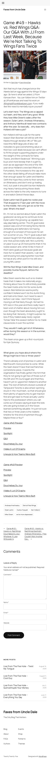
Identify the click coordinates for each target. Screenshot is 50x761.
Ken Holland (35, 510)
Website (6, 623)
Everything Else (25, 82)
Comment (7, 574)
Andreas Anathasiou (12, 505)
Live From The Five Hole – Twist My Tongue (18, 667)
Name (6, 602)
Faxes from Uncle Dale (14, 9)
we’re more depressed (24, 514)
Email (5, 612)
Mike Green (9, 514)
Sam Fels (14, 82)
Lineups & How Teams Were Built (19, 495)
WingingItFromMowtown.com (17, 103)
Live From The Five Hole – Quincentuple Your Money (16, 686)
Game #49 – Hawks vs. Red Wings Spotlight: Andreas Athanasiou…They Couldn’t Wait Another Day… (36, 533)
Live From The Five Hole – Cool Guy (15, 677)
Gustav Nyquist (22, 510)
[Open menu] (45, 9)
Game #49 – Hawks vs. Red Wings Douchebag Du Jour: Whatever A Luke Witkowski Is (12, 533)
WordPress (43, 756)
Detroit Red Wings (29, 505)
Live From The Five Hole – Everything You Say (15, 696)
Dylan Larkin (9, 510)
